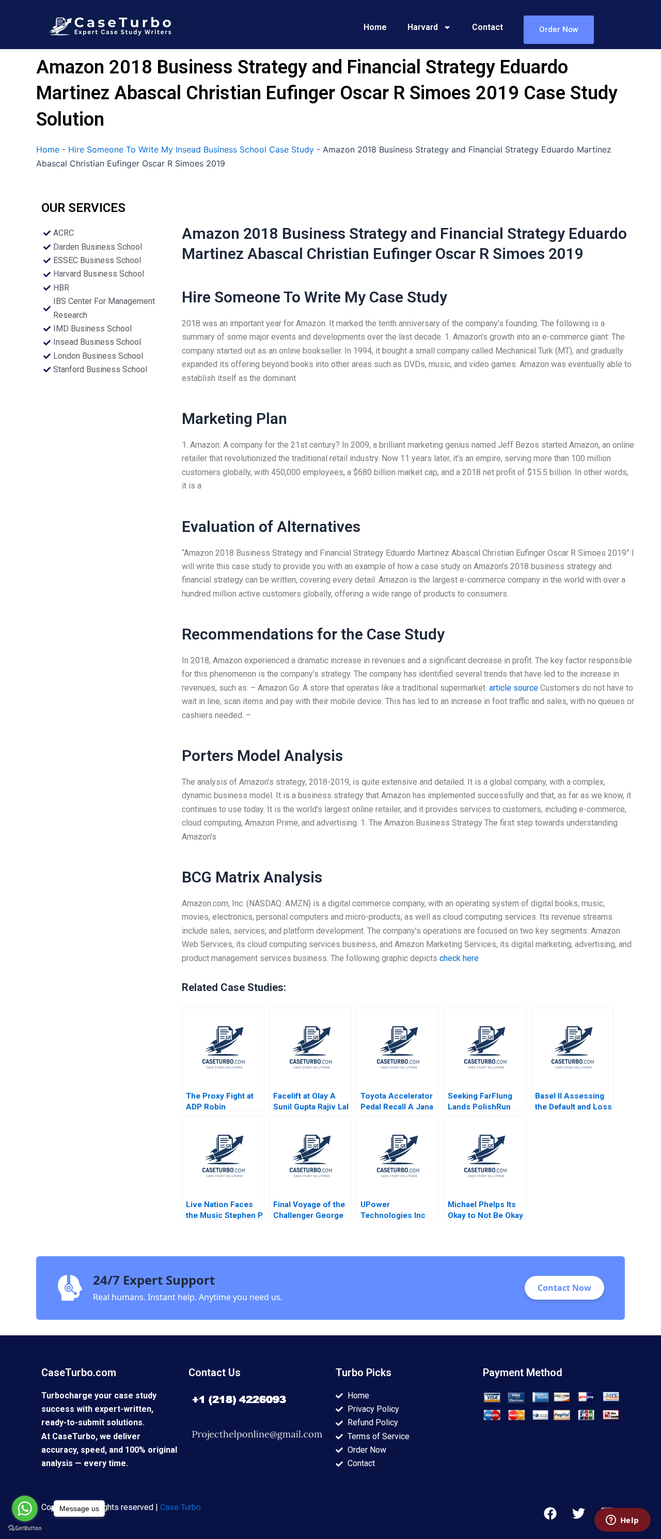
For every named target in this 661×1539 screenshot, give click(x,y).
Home (375, 27)
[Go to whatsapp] (25, 1508)
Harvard (422, 27)
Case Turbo (180, 1507)
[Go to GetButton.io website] (24, 1528)
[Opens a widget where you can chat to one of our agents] (622, 1521)
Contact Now (564, 1287)
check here (459, 958)
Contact (487, 27)
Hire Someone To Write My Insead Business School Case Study (191, 149)
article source (513, 688)
